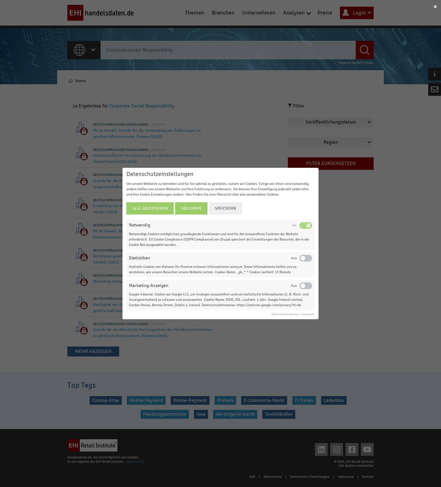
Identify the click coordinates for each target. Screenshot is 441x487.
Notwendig (139, 225)
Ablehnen (191, 208)
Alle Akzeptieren (150, 208)
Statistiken (139, 258)
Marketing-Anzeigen (148, 285)
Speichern (225, 208)
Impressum (308, 314)
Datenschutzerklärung (284, 314)
